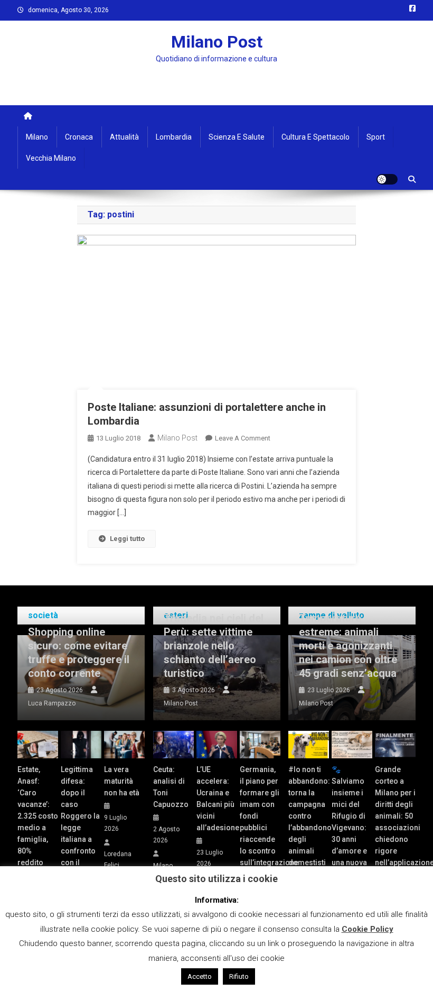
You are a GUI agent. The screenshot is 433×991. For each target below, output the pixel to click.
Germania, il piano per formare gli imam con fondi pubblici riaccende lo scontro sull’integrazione (260, 816)
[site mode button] (387, 179)
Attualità (124, 137)
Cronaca (79, 137)
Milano (37, 137)
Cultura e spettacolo (315, 137)
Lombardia (174, 137)
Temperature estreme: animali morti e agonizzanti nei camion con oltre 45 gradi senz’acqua (348, 646)
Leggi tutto (127, 539)
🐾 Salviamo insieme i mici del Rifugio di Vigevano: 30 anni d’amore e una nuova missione (349, 821)
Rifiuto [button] (239, 976)
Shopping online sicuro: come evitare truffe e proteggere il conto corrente (78, 653)
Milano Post (216, 42)
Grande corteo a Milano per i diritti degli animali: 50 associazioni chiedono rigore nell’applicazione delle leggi (395, 821)
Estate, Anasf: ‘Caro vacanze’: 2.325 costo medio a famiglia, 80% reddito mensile (37, 821)
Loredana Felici (117, 859)
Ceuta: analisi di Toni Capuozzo (171, 787)
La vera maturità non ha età (121, 781)
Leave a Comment (242, 438)
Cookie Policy (367, 929)
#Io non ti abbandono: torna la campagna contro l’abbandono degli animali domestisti (308, 816)
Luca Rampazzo (52, 703)
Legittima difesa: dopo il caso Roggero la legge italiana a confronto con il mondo (80, 821)
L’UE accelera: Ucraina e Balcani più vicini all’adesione (216, 798)
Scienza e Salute (237, 137)
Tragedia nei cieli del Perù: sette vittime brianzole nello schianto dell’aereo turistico (213, 646)
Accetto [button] (199, 976)
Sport (375, 137)
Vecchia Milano (51, 158)
